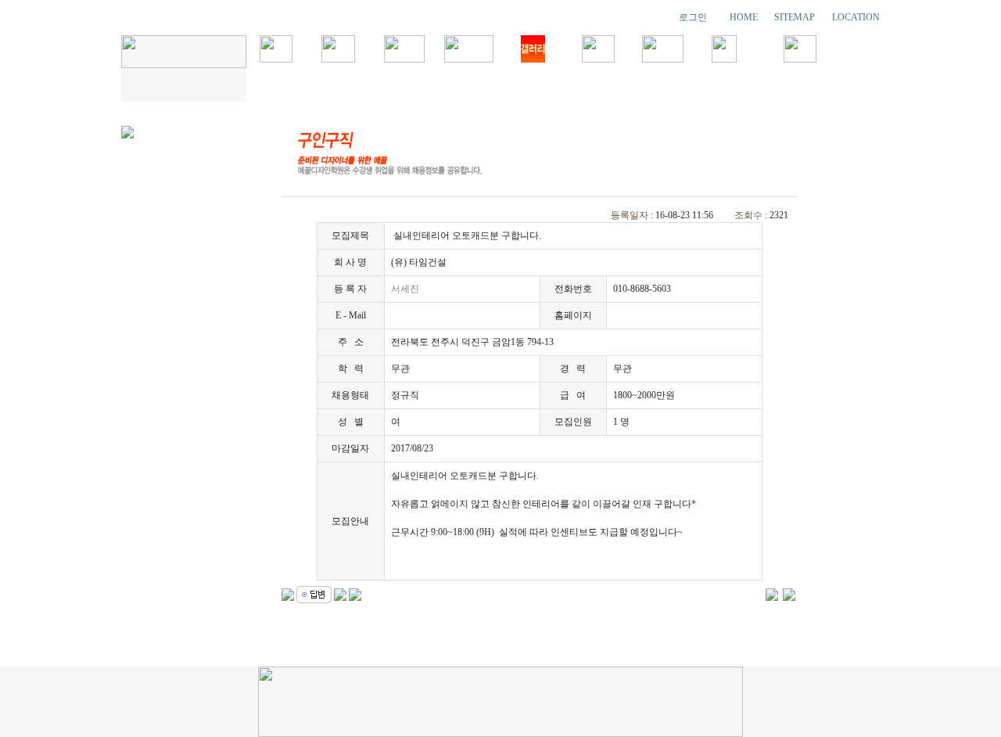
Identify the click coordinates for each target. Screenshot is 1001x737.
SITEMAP (794, 17)
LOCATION (856, 17)
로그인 (693, 17)
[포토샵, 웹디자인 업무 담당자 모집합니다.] (772, 593)
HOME (744, 17)
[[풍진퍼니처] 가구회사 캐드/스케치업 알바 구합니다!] (789, 593)
